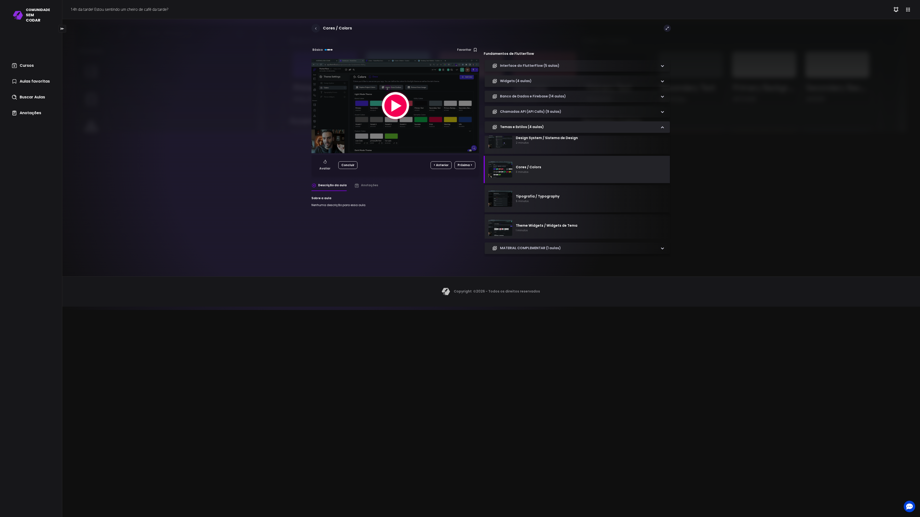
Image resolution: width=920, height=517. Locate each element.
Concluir (347, 165)
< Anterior (441, 165)
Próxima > (465, 165)
